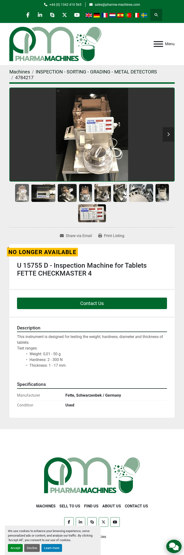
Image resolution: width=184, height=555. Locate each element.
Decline (32, 548)
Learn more (51, 548)
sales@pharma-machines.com (117, 4)
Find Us (91, 506)
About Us (111, 506)
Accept (15, 548)
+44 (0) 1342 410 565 (65, 4)
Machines (46, 506)
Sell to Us (69, 506)
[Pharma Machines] (92, 475)
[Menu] (158, 44)
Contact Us (92, 303)
